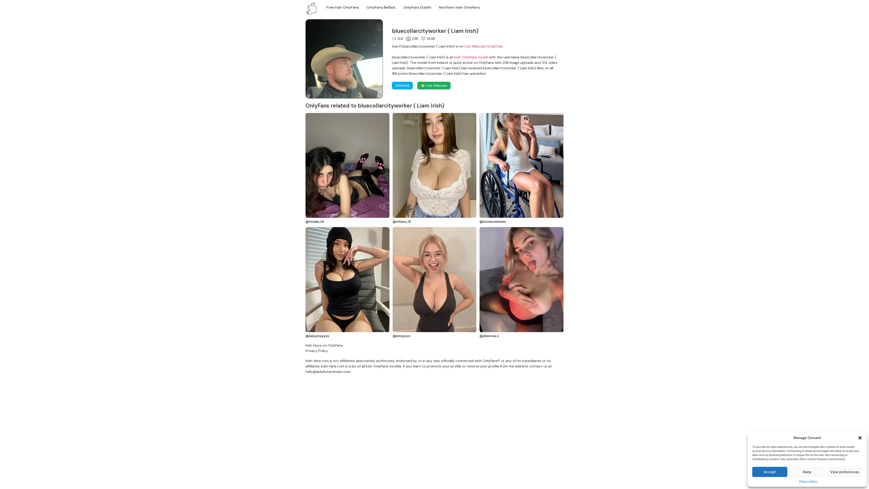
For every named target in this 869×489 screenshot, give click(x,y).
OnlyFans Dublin (417, 7)
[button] (860, 438)
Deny (807, 472)
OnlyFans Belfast (381, 7)
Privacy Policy (808, 481)
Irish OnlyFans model (471, 57)
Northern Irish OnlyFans (459, 7)
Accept (770, 472)
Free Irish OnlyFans (342, 7)
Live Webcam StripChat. (484, 46)
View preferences (844, 472)
